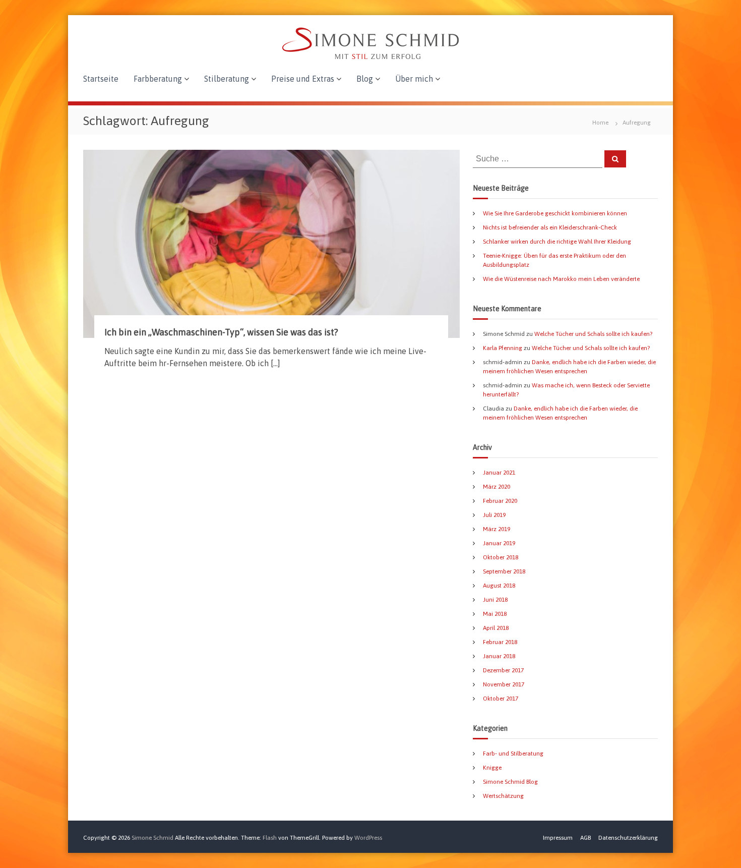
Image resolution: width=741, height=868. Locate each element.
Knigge (492, 767)
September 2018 (504, 571)
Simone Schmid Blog (510, 781)
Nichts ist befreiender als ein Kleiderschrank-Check (550, 227)
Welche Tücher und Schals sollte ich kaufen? (593, 333)
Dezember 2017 (503, 670)
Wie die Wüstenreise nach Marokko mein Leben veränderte (561, 278)
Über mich (414, 78)
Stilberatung (226, 78)
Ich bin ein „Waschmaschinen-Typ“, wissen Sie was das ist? (221, 332)
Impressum (558, 837)
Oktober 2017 (500, 698)
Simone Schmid (152, 837)
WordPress (368, 837)
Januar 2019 (499, 543)
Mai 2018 (495, 613)
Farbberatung (158, 78)
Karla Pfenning (502, 348)
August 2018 (499, 585)
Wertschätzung (503, 795)
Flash (270, 837)
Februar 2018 (500, 642)
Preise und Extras (302, 78)
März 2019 (496, 529)
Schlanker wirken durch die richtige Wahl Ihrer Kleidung (557, 241)
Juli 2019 (494, 514)
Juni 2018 (495, 599)
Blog (364, 78)
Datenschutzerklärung (628, 837)
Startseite (100, 78)
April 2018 (496, 627)
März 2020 (496, 486)
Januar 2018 (499, 656)
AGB (585, 837)
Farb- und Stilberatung (513, 753)
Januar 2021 (499, 472)
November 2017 (503, 684)
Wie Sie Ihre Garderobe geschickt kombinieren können (555, 213)
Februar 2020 (500, 500)
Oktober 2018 (500, 557)
